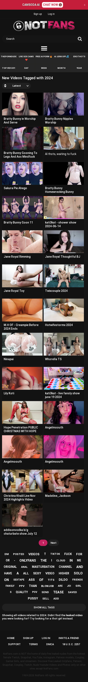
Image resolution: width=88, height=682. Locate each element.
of (41, 580)
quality (22, 592)
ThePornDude (9, 56)
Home (11, 638)
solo (78, 573)
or (8, 560)
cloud (60, 560)
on (6, 580)
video (49, 573)
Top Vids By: (9, 68)
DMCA (50, 644)
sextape (18, 579)
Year (79, 68)
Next (53, 542)
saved (72, 592)
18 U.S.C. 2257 (71, 644)
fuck (68, 554)
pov (34, 592)
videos (33, 554)
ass (32, 580)
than (33, 586)
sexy (37, 573)
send (45, 592)
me (79, 560)
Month (61, 68)
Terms (33, 644)
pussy (33, 598)
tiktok (55, 554)
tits (51, 579)
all (26, 573)
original (10, 566)
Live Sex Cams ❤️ (26, 58)
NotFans (39, 675)
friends (77, 579)
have (8, 573)
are (60, 585)
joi (69, 585)
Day (26, 68)
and (79, 567)
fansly (10, 585)
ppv (22, 586)
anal (24, 567)
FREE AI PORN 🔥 (44, 56)
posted (18, 554)
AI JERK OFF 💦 (61, 56)
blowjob (47, 586)
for (79, 554)
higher (64, 573)
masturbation (43, 566)
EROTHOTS (79, 56)
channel (65, 566)
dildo (63, 580)
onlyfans (27, 560)
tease (58, 592)
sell (45, 598)
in (71, 560)
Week (44, 68)
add (56, 598)
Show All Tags (44, 607)
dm (7, 554)
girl (78, 585)
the (43, 560)
